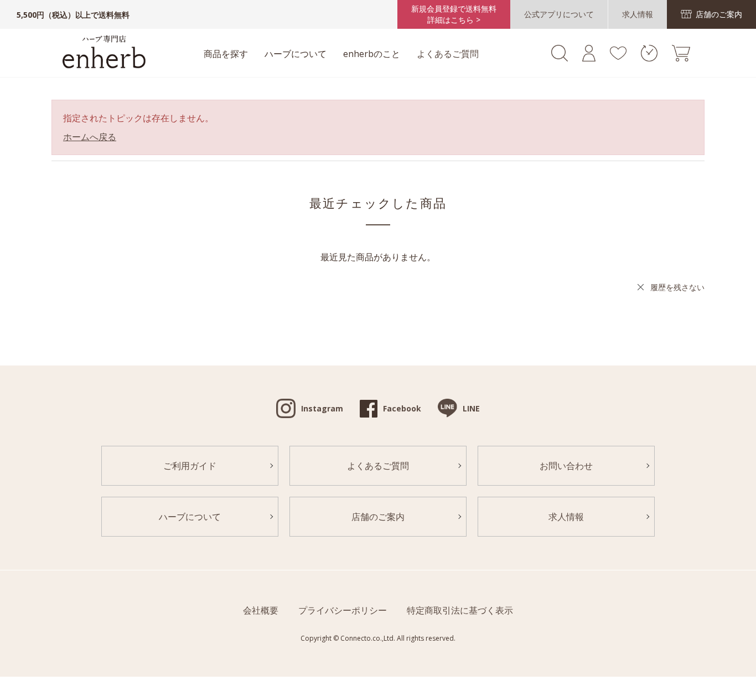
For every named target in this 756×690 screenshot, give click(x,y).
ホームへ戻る (89, 137)
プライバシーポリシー (342, 610)
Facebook (402, 408)
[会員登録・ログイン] (589, 58)
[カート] (681, 58)
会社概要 (260, 610)
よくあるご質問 (448, 54)
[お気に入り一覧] (618, 56)
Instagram (322, 408)
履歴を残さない (677, 287)
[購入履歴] (649, 58)
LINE (471, 408)
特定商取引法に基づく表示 (460, 610)
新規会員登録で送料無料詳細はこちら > (453, 14)
